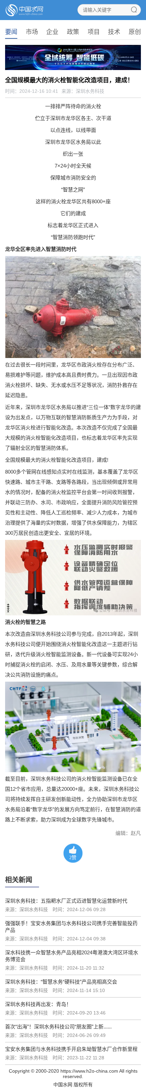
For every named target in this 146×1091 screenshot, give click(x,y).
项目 (94, 32)
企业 (52, 32)
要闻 (11, 32)
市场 (32, 32)
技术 (114, 32)
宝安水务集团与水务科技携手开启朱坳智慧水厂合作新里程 (71, 1049)
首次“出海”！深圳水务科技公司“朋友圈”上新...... (58, 1026)
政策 (73, 32)
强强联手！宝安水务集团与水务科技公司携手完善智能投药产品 (71, 926)
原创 (135, 32)
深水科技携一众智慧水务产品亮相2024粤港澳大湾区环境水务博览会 (71, 956)
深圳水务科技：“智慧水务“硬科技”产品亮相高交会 (61, 982)
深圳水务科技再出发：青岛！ (38, 1004)
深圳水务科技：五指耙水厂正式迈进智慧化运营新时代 (66, 901)
